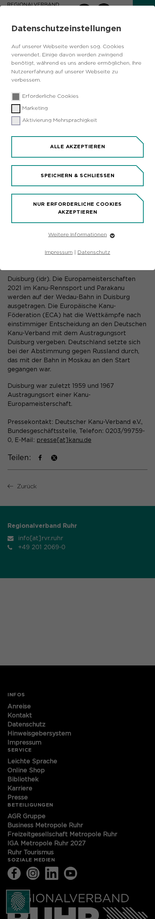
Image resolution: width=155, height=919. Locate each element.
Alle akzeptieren (77, 146)
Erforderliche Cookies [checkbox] (50, 96)
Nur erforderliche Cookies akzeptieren (77, 208)
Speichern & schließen (77, 175)
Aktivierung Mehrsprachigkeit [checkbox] (59, 120)
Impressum (59, 252)
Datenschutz (94, 252)
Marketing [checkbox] (35, 108)
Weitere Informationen (77, 234)
